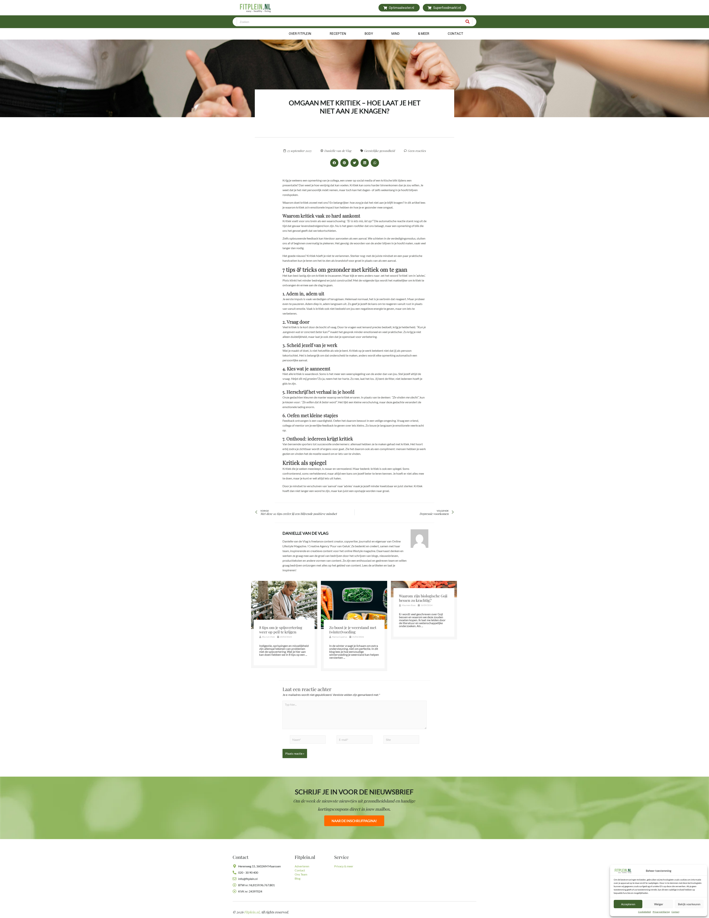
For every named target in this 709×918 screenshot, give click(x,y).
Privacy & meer (343, 866)
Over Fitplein (300, 33)
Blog (297, 878)
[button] (334, 163)
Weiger (658, 904)
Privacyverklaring (661, 911)
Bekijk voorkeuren (689, 904)
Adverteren (302, 866)
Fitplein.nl (251, 912)
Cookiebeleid (644, 911)
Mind (395, 33)
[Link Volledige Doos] (284, 624)
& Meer (423, 33)
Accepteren (628, 904)
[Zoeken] (467, 22)
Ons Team (301, 874)
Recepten (338, 33)
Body (369, 33)
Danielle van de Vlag (305, 533)
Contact (675, 911)
